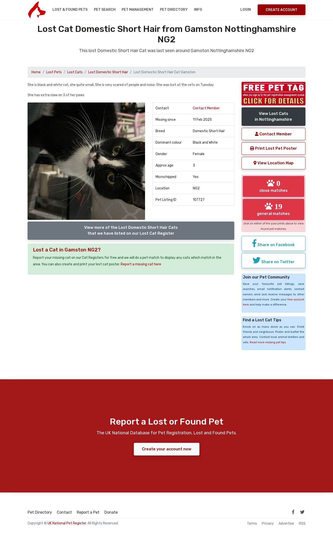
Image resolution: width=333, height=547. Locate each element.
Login (245, 10)
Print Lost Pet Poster (275, 148)
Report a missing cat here (141, 264)
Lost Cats (75, 72)
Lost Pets (54, 72)
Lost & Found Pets (70, 10)
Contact (64, 512)
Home (36, 72)
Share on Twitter (277, 262)
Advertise (286, 523)
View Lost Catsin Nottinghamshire (273, 116)
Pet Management (138, 10)
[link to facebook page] (293, 512)
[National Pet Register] (37, 10)
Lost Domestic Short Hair (108, 72)
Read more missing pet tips (268, 342)
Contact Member (206, 108)
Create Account (281, 10)
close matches (273, 186)
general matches (273, 209)
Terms (252, 523)
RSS (302, 523)
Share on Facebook (275, 244)
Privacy (268, 523)
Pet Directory (174, 10)
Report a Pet (88, 512)
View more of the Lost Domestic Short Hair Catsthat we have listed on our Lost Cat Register (131, 230)
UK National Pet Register (67, 523)
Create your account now (166, 449)
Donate (111, 512)
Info (198, 10)
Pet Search (105, 10)
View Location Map (275, 163)
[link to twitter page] (302, 512)
